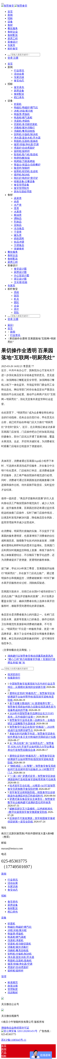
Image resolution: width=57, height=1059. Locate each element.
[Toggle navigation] (2, 3)
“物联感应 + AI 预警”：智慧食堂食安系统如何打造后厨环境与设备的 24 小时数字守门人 (32, 769)
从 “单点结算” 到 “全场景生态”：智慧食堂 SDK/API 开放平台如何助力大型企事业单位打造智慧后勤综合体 (31, 746)
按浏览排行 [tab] (14, 674)
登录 (10, 57)
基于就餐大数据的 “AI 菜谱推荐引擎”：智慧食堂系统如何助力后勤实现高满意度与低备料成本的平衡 (32, 706)
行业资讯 (15, 335)
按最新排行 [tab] (14, 677)
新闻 (12, 331)
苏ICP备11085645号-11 (13, 1040)
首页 (10, 11)
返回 (10, 325)
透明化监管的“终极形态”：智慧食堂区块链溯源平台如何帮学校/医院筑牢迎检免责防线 (31, 696)
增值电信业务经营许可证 (15, 1027)
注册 (15, 57)
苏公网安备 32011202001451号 (20, 1031)
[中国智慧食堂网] (28, 6)
